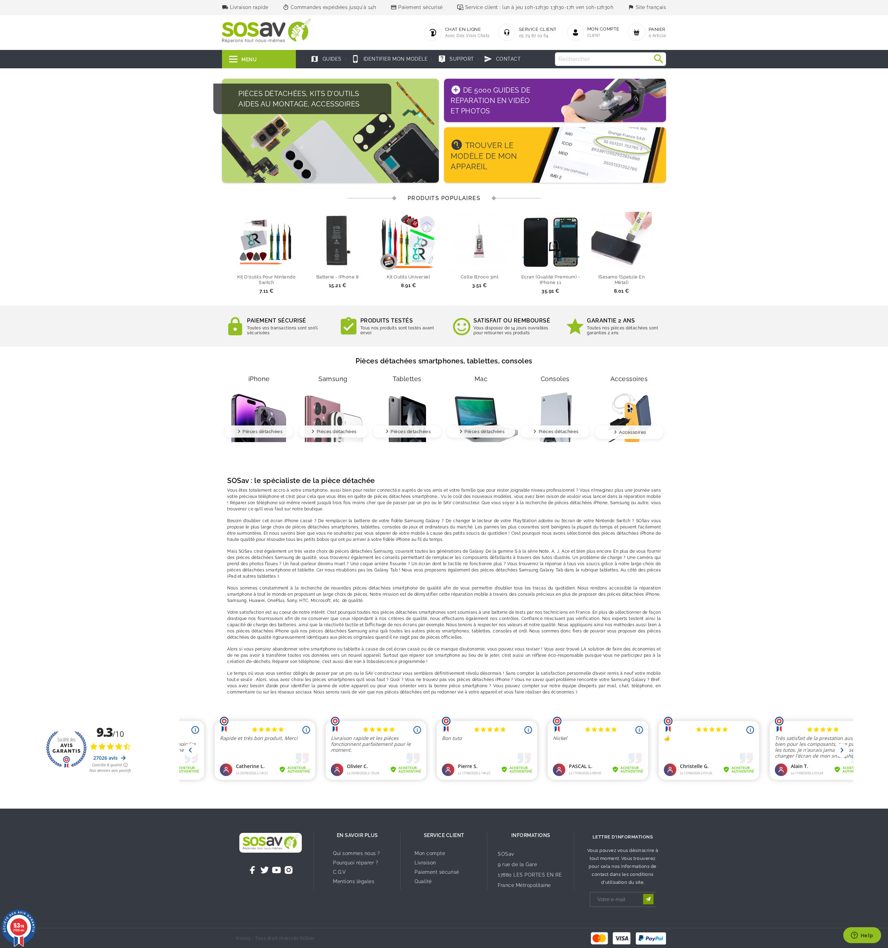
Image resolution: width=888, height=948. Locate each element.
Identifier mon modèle (389, 59)
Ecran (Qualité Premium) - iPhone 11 (550, 279)
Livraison (425, 862)
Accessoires (632, 432)
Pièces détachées (262, 431)
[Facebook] (252, 870)
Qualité (423, 881)
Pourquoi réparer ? (355, 862)
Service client (444, 835)
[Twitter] (264, 870)
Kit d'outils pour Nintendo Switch (266, 279)
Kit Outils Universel (408, 276)
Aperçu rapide (279, 263)
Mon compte (430, 853)
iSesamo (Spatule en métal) (621, 279)
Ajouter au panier (253, 263)
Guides (326, 59)
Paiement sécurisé (437, 872)
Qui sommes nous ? (356, 853)
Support (456, 59)
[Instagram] (288, 870)
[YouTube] (276, 870)
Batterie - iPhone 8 (337, 276)
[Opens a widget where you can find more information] (862, 936)
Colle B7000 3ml (480, 276)
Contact (502, 59)
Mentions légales (353, 881)
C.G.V (339, 872)
